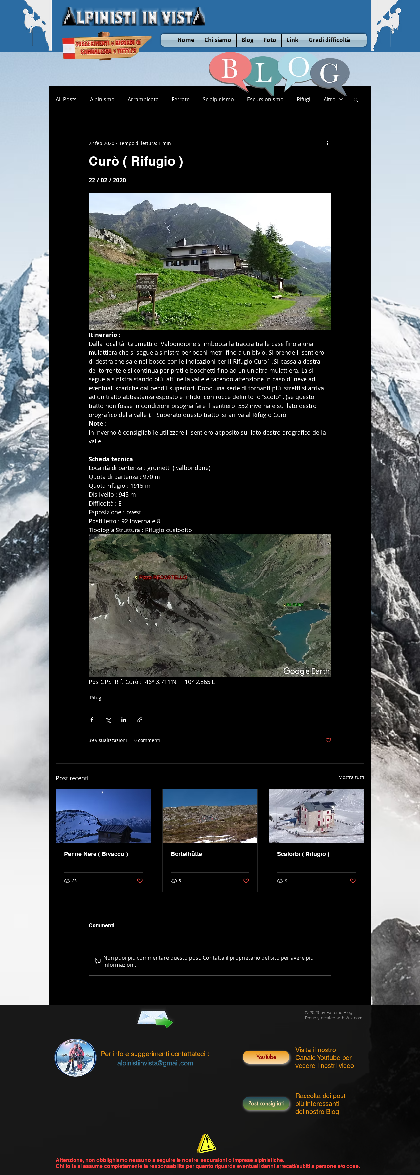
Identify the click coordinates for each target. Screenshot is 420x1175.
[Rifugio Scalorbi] (316, 816)
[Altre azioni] (327, 143)
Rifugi (303, 99)
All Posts (66, 99)
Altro (330, 99)
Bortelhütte (186, 853)
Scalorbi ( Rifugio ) (303, 853)
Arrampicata (143, 99)
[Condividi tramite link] (140, 720)
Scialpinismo (218, 99)
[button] (356, 99)
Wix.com (354, 1017)
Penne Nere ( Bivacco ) (96, 853)
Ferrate (181, 99)
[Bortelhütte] (210, 816)
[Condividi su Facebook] (92, 720)
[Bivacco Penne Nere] (103, 816)
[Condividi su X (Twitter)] (108, 720)
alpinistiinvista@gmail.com (155, 1063)
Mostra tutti (351, 777)
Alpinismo (102, 99)
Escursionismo (265, 99)
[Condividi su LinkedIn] (124, 720)
